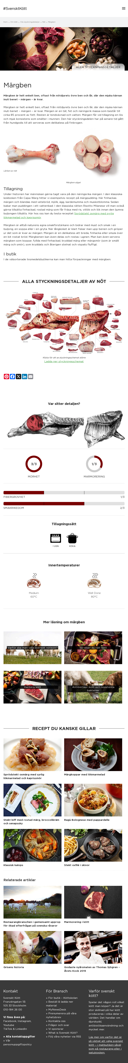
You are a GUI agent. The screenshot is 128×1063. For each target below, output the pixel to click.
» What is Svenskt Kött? (62, 1032)
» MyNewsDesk (56, 1009)
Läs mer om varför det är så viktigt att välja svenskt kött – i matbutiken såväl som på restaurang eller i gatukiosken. (106, 1045)
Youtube (8, 1025)
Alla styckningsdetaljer (98, 67)
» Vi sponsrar (55, 1028)
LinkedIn (21, 1028)
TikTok (7, 1028)
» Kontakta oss (56, 1021)
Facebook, (10, 1021)
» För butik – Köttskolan (62, 997)
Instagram (24, 1021)
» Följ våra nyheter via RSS (63, 1036)
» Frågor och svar (57, 1025)
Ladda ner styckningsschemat (64, 361)
